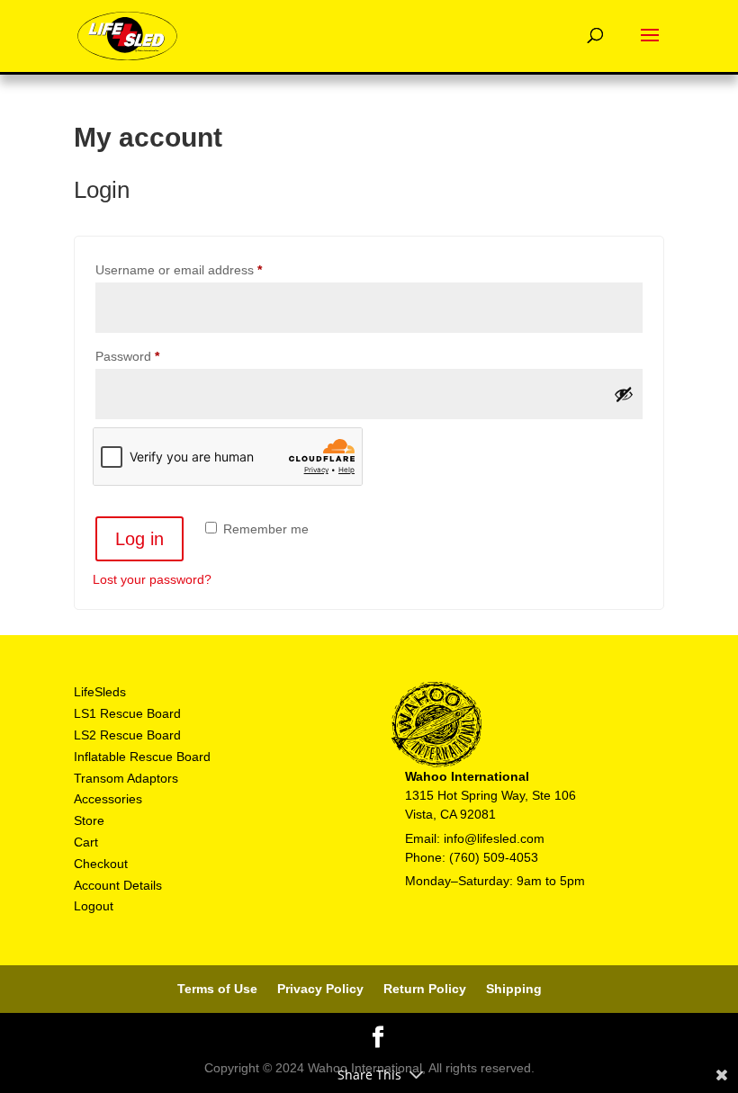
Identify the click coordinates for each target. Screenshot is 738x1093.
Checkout (101, 863)
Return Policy (424, 988)
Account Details (118, 885)
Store (89, 820)
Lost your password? (152, 579)
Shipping (514, 988)
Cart (86, 842)
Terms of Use (217, 988)
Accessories (108, 799)
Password (153, 355)
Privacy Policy (320, 988)
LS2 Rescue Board (127, 735)
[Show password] (624, 394)
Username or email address (204, 269)
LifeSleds (100, 692)
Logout (93, 906)
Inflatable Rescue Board (142, 756)
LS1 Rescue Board (127, 713)
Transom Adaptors (126, 778)
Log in (139, 539)
